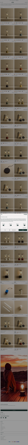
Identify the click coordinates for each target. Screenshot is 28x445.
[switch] (11, 225)
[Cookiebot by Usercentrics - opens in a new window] (24, 214)
